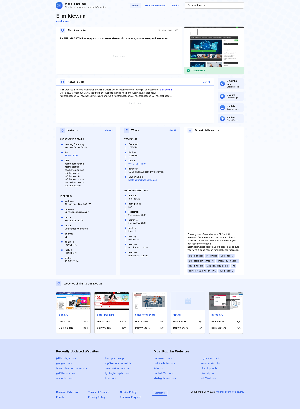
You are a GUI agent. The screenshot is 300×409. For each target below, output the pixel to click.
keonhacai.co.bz (210, 363)
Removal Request (130, 397)
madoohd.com (64, 378)
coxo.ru (63, 314)
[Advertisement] (119, 65)
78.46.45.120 (71, 155)
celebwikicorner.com (117, 368)
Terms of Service (98, 392)
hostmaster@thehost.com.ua (142, 180)
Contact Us (160, 393)
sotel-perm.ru (105, 314)
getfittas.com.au (65, 373)
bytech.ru (217, 314)
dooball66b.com (163, 373)
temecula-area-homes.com (72, 368)
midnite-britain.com (165, 363)
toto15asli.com (209, 378)
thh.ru (177, 314)
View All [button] (206, 82)
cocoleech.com (163, 358)
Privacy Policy (96, 397)
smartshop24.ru (145, 314)
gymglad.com (64, 363)
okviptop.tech (209, 368)
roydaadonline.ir (210, 358)
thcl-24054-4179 (137, 163)
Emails (175, 5)
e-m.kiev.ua (62, 21)
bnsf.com (110, 378)
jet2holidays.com (66, 358)
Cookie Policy (128, 392)
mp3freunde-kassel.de (118, 363)
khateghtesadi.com (165, 378)
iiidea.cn (158, 368)
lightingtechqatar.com (117, 373)
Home (135, 5)
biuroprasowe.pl (114, 358)
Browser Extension (155, 5)
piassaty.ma (207, 373)
